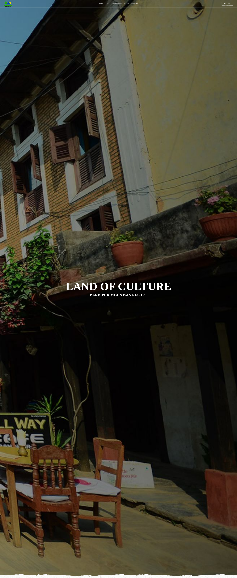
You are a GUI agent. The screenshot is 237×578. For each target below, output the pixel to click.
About (107, 3)
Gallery (126, 3)
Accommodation (117, 3)
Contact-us (134, 3)
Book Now (227, 4)
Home (101, 3)
